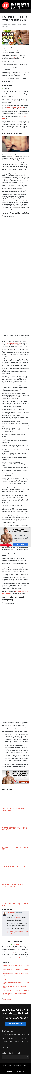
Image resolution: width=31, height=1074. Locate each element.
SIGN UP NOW (20, 544)
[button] (19, 530)
